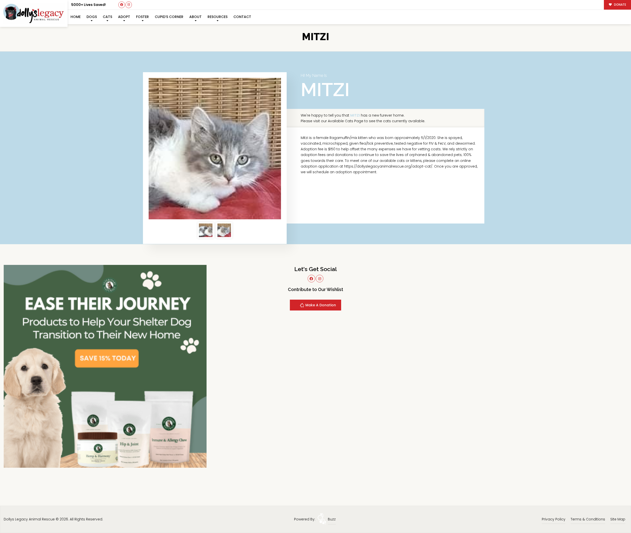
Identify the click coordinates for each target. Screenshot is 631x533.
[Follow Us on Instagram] (128, 4)
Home (75, 16)
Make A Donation (320, 305)
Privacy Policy (553, 519)
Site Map (617, 519)
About (195, 16)
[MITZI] (215, 148)
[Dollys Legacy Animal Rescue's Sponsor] (105, 365)
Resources (218, 16)
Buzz (332, 519)
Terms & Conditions (588, 519)
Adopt (124, 16)
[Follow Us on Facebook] (121, 4)
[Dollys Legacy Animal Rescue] (34, 13)
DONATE (619, 5)
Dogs (92, 16)
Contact (242, 16)
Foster (142, 16)
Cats (107, 16)
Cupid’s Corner (169, 16)
